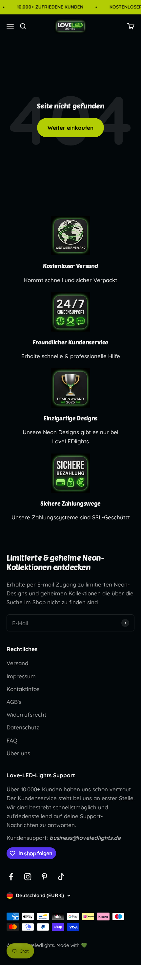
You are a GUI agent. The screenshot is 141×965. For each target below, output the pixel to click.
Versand (17, 663)
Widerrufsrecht (26, 714)
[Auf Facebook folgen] (11, 876)
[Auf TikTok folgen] (61, 876)
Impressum (21, 676)
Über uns (18, 753)
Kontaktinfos (23, 688)
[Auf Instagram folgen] (27, 876)
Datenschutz (23, 727)
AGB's (14, 701)
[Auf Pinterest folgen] (44, 876)
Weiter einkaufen (70, 127)
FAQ (12, 740)
